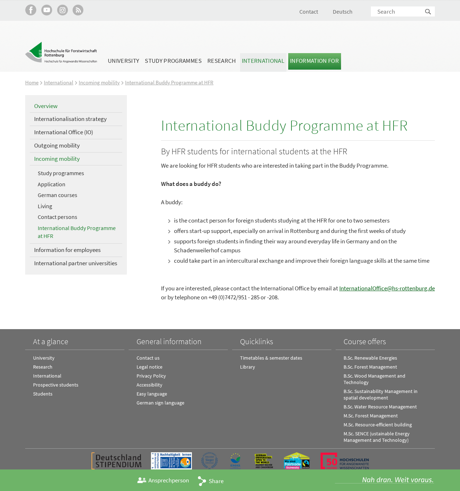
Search (428, 12)
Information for (314, 61)
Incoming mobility (99, 82)
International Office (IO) (63, 132)
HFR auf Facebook (30, 9)
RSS (78, 9)
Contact (308, 11)
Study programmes (173, 61)
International (263, 61)
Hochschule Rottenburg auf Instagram (62, 9)
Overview (46, 106)
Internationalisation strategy (70, 119)
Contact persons (57, 216)
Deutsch (343, 11)
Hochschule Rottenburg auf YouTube (46, 9)
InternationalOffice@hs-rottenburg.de (387, 288)
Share (216, 481)
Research (221, 61)
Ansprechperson (168, 480)
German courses (57, 194)
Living (45, 206)
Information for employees (67, 250)
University (123, 61)
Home (31, 82)
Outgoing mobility (57, 145)
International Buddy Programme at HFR (169, 82)
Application (51, 184)
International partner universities (75, 263)
